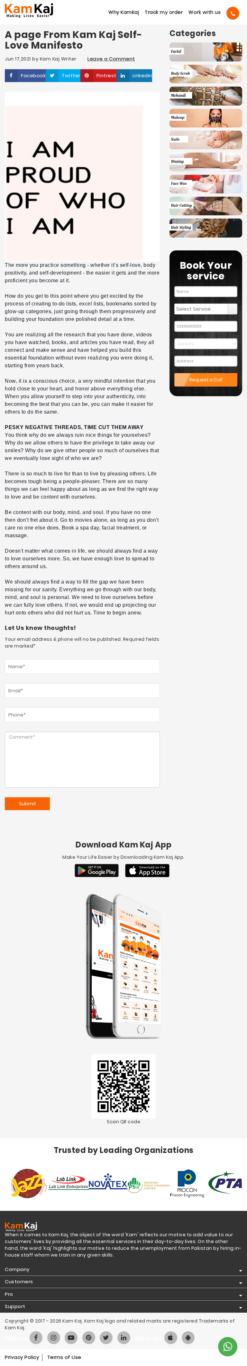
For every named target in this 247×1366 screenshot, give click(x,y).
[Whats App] (227, 1346)
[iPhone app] (170, 1337)
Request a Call (205, 380)
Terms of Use (64, 1357)
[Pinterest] (88, 1337)
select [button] (232, 309)
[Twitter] (106, 1337)
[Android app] (188, 1337)
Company (17, 1269)
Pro (9, 1294)
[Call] (232, 13)
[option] (24, 1183)
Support (15, 1306)
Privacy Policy (22, 1357)
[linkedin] (123, 1337)
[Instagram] (53, 1337)
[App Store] (147, 870)
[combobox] (201, 309)
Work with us (204, 12)
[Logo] (31, 10)
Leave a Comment (111, 58)
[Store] (97, 870)
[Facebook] (36, 1337)
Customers (19, 1281)
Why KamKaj (123, 12)
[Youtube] (71, 1337)
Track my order (164, 12)
